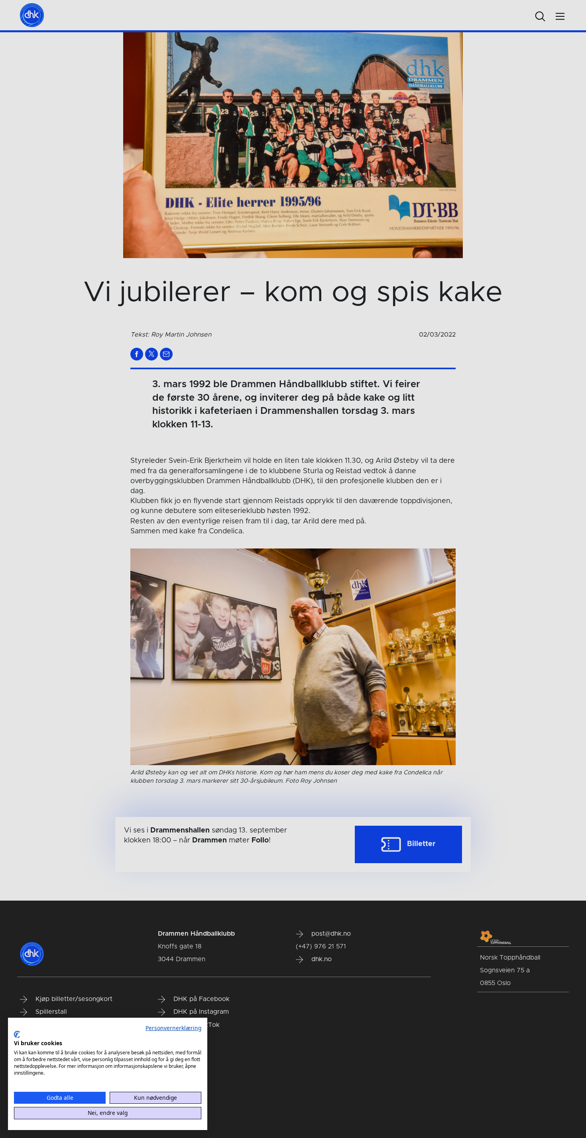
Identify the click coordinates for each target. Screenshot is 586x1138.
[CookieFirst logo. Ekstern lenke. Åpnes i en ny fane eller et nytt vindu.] (17, 1034)
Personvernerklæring (173, 1028)
